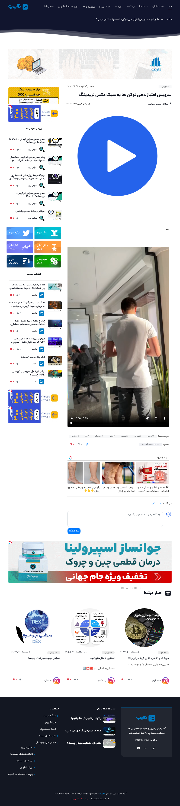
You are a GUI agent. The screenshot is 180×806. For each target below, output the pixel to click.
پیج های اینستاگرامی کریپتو (20, 774)
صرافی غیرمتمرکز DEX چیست (44, 658)
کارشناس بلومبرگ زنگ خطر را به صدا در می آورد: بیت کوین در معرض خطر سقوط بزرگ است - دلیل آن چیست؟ (27, 304)
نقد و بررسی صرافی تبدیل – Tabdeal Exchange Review (27, 141)
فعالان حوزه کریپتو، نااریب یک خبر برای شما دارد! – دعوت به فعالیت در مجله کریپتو (27, 286)
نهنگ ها (131, 7)
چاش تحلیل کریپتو (47, 736)
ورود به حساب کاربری (68, 7)
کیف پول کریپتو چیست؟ (33, 357)
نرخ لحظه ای (157, 7)
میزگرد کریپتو (49, 716)
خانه (170, 7)
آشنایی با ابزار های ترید (102, 658)
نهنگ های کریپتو (48, 729)
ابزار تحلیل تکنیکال (24, 761)
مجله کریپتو (104, 7)
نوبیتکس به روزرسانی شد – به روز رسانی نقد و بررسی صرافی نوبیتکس (27, 177)
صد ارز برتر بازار (27, 747)
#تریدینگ (99, 436)
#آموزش (137, 436)
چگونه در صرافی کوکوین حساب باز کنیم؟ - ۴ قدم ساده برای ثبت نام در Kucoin (27, 159)
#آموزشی (165, 86)
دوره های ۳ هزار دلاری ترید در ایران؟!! (148, 658)
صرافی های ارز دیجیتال (46, 742)
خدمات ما (143, 7)
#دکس (112, 436)
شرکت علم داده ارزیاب (80, 799)
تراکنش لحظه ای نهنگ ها (21, 754)
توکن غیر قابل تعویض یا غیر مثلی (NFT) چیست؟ (28, 373)
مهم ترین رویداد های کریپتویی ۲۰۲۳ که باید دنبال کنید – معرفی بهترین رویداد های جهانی (28, 340)
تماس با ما (48, 7)
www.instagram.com (150, 444)
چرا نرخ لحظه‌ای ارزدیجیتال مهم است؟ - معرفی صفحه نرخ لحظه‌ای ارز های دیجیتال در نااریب (27, 323)
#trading (75, 436)
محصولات (90, 7)
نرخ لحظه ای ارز (27, 767)
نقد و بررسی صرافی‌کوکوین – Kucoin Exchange (30, 195)
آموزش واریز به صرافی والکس (30, 211)
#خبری (163, 652)
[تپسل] (10, 107)
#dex (87, 436)
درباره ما (118, 7)
